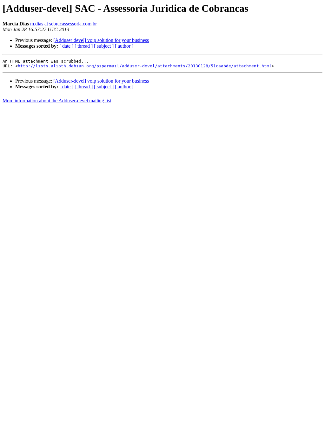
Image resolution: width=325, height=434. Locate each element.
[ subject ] (104, 46)
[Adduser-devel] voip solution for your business (101, 40)
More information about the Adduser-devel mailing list (57, 100)
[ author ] (124, 46)
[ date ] (66, 46)
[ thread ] (84, 46)
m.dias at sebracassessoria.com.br (63, 23)
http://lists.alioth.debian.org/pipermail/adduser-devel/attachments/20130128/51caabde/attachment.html (145, 66)
